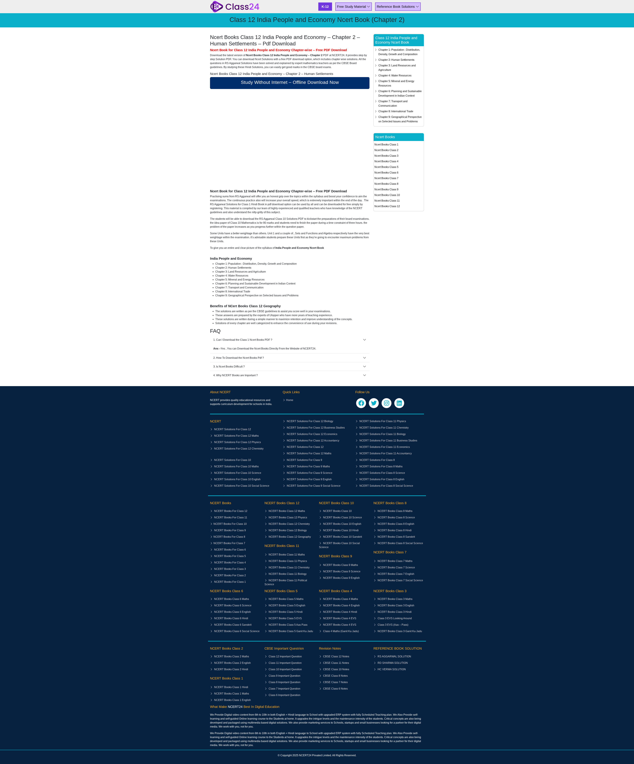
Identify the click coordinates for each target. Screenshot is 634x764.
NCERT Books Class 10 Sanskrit (342, 536)
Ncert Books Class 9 (386, 189)
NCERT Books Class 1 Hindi (230, 687)
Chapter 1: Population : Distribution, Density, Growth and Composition (399, 52)
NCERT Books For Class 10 (230, 523)
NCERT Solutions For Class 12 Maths (236, 435)
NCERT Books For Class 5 (229, 556)
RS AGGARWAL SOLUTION (394, 656)
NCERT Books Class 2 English (232, 662)
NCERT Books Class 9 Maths (340, 565)
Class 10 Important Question (285, 669)
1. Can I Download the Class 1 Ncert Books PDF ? (242, 339)
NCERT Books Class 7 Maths (394, 561)
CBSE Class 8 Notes (335, 675)
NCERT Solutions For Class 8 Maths (381, 466)
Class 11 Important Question (285, 662)
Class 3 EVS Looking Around (394, 618)
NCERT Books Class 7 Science (396, 567)
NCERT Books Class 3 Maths (394, 599)
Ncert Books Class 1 (386, 144)
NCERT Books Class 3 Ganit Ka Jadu (399, 631)
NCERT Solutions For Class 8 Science (382, 472)
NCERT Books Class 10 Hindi (340, 530)
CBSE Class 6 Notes (335, 688)
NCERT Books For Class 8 (229, 536)
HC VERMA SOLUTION (391, 669)
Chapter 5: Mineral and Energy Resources (396, 83)
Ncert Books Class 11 (387, 200)
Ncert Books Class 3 (386, 155)
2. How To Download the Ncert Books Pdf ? (238, 357)
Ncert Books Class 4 (386, 161)
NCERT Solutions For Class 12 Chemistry (238, 448)
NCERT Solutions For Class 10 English (237, 479)
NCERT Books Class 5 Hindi (285, 611)
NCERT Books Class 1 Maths (231, 693)
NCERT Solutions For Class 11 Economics (384, 447)
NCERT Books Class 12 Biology (287, 530)
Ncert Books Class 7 (386, 178)
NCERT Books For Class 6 (229, 549)
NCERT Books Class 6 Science (232, 605)
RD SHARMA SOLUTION (392, 662)
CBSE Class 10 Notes (335, 669)
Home (289, 400)
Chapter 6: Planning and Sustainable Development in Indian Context (400, 93)
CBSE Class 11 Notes (335, 662)
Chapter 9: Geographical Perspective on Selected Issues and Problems (400, 119)
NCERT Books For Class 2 (229, 575)
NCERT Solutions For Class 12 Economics (311, 434)
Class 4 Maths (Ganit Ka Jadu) (340, 631)
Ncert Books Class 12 (387, 206)
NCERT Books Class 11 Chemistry (289, 567)
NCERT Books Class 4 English (341, 605)
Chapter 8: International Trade (395, 111)
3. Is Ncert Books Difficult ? (229, 366)
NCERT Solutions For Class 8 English (381, 479)
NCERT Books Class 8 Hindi (394, 530)
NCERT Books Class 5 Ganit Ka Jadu (290, 631)
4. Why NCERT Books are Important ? (235, 375)
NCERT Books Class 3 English (395, 605)
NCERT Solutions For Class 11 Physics (382, 421)
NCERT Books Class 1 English (232, 700)
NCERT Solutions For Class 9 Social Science (313, 485)
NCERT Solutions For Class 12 (232, 429)
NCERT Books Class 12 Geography (289, 536)
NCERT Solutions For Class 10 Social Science (241, 485)
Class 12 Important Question (285, 656)
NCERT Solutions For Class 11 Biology (382, 434)
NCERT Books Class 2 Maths (231, 656)
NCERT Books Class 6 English (232, 611)
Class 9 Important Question (284, 675)
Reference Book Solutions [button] (396, 6)
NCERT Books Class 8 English (395, 523)
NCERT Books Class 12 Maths (286, 511)
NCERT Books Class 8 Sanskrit (396, 536)
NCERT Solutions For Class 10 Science (237, 472)
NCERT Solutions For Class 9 (304, 460)
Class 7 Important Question (284, 688)
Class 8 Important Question (284, 682)
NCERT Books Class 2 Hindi (230, 669)
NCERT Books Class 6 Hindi (230, 618)
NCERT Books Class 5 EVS (285, 618)
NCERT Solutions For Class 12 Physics (237, 442)
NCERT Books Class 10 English (341, 523)
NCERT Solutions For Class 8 (377, 460)
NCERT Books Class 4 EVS (339, 618)
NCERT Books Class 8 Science (396, 517)
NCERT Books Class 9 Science (341, 571)
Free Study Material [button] (352, 6)
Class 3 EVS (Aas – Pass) (392, 624)
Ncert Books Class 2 (386, 150)
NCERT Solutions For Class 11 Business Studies (388, 440)
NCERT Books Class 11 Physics (287, 561)
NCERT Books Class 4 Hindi (339, 611)
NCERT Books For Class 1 (229, 581)
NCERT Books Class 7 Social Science (400, 580)
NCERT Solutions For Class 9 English (309, 479)
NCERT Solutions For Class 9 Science (309, 472)
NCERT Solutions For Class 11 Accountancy (385, 453)
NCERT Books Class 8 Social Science (400, 543)
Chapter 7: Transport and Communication (392, 103)
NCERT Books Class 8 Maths (394, 511)
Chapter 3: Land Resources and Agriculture (397, 67)
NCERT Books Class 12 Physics (287, 517)
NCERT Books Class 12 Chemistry (289, 523)
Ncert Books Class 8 (386, 183)
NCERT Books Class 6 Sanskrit (232, 624)
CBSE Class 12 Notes (335, 656)
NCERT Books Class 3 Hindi (394, 611)
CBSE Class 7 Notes (335, 682)
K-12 (325, 6)
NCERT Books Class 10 (337, 511)
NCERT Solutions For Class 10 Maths (236, 466)
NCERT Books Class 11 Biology (287, 574)
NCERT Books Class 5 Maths (285, 599)
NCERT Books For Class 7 (229, 543)
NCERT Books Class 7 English (395, 574)
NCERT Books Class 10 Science (342, 517)
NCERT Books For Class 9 (229, 530)
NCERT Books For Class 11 (230, 517)
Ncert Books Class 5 (386, 167)
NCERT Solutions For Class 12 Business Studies (315, 427)
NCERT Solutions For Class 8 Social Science (386, 485)
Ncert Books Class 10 (387, 195)
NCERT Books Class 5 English (286, 605)
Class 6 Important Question (284, 695)
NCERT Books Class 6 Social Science (236, 631)
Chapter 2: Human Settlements (396, 59)
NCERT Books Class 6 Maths (231, 599)
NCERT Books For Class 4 (229, 562)
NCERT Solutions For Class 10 (232, 460)
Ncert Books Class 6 (386, 172)
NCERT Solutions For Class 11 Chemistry (384, 427)
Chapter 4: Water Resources (394, 75)
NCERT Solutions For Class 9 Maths (308, 466)
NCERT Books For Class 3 (229, 569)
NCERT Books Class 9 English (341, 577)
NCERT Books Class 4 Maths (340, 599)
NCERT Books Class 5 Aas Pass (287, 624)
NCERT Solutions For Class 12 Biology (309, 421)
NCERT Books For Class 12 (230, 511)
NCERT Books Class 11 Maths (286, 554)
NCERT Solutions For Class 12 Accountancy (312, 440)
